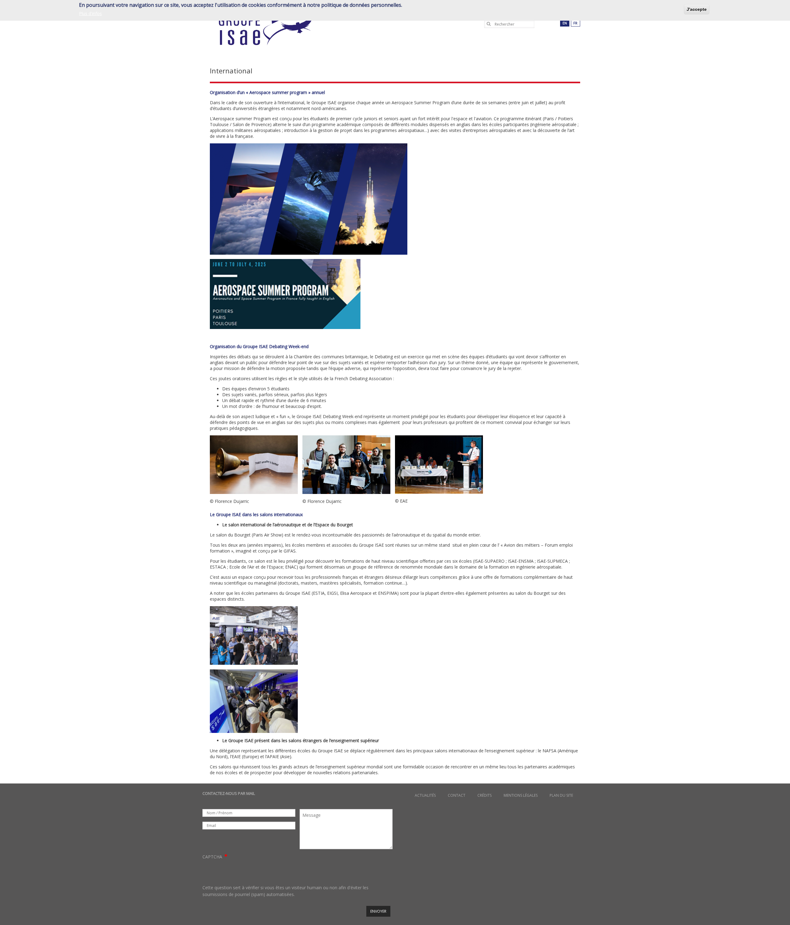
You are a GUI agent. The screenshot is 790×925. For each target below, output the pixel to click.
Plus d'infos (90, 13)
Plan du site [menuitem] (561, 795)
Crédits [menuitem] (484, 795)
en (565, 23)
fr (575, 23)
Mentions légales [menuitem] (521, 795)
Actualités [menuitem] (425, 795)
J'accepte (697, 9)
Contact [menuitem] (456, 795)
